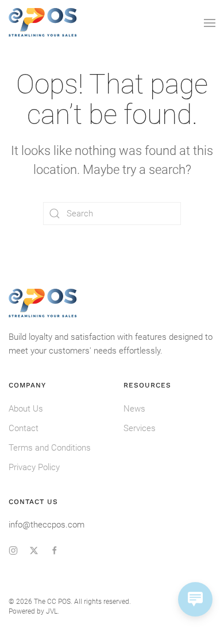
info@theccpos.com (46, 525)
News (134, 409)
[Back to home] (43, 23)
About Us (26, 409)
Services (139, 428)
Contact (23, 428)
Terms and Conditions (50, 448)
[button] (209, 23)
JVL (51, 611)
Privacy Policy (34, 467)
